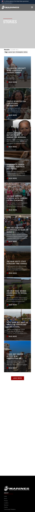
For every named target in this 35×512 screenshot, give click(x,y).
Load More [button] (17, 378)
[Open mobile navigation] (32, 7)
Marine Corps (17, 488)
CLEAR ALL (15, 49)
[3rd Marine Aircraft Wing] (10, 7)
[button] (7, 3)
